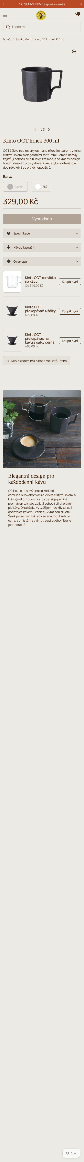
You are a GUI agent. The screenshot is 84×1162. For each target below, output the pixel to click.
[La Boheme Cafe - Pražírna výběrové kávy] (41, 15)
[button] (77, 15)
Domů (6, 39)
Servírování (22, 39)
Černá (19, 187)
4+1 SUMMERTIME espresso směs (42, 4)
